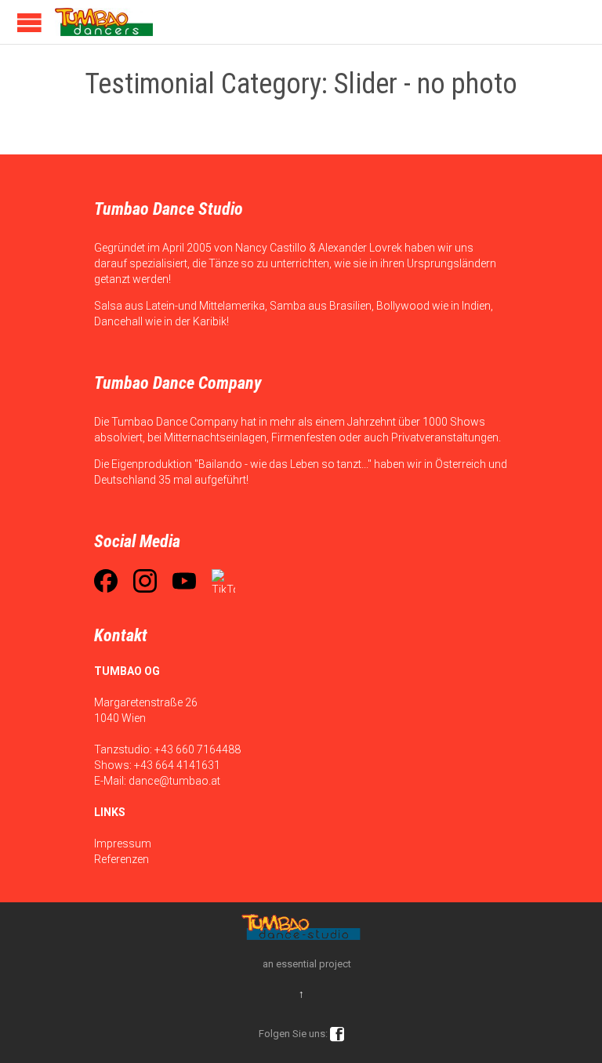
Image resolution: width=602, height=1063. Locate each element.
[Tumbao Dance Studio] (104, 22)
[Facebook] (106, 581)
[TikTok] (223, 581)
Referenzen (121, 859)
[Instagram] (145, 581)
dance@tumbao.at (174, 781)
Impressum (122, 843)
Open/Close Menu (29, 22)
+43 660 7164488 (197, 749)
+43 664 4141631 (177, 765)
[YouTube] (184, 581)
